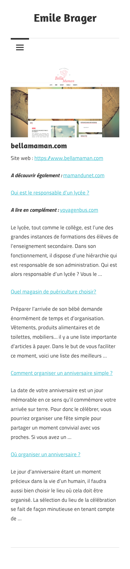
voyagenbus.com (79, 210)
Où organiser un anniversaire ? (45, 454)
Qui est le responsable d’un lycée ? (50, 193)
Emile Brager (65, 17)
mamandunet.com (83, 175)
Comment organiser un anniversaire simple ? (62, 373)
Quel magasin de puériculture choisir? (53, 291)
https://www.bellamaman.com (68, 158)
